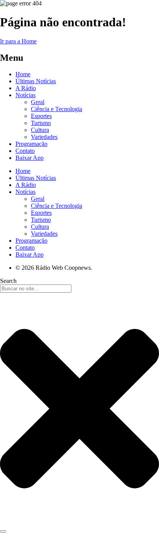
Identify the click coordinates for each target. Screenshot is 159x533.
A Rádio (25, 88)
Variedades (44, 137)
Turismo (41, 123)
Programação (31, 144)
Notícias (25, 95)
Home (22, 74)
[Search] (3, 531)
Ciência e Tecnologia (56, 109)
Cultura (40, 130)
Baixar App (29, 157)
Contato (25, 150)
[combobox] (35, 288)
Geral (37, 102)
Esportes (41, 116)
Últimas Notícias (35, 81)
